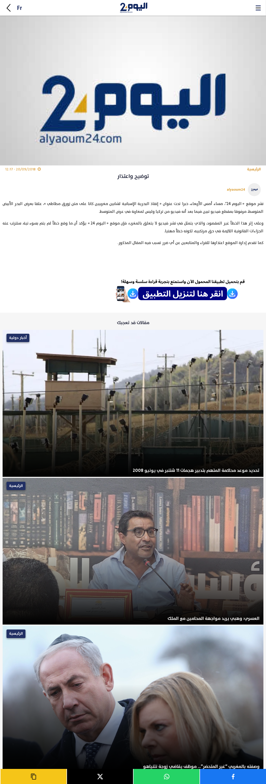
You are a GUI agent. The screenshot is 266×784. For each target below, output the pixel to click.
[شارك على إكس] (99, 776)
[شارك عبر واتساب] (166, 776)
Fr (19, 8)
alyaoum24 (236, 189)
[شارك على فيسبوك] (233, 776)
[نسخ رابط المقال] (33, 776)
